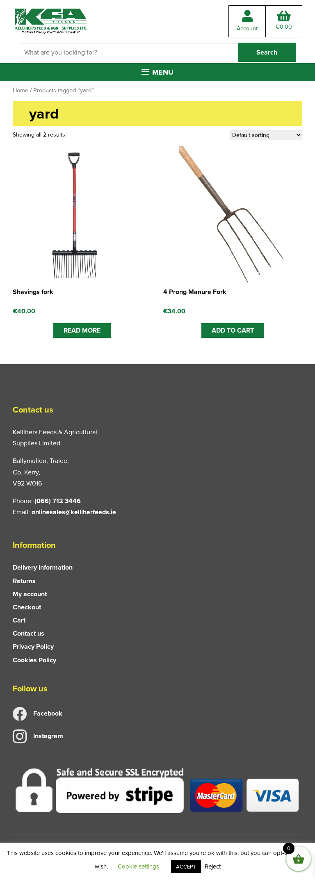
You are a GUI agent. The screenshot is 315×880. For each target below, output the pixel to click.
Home (20, 90)
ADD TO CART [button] (233, 330)
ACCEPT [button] (186, 867)
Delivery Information (43, 567)
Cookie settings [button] (138, 866)
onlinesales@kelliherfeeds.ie (74, 512)
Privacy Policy (33, 646)
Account (247, 28)
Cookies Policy (34, 660)
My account (30, 594)
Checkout (27, 607)
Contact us (28, 633)
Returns (24, 581)
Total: (284, 27)
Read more (82, 330)
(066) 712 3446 (57, 501)
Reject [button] (213, 866)
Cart (19, 620)
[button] (157, 72)
